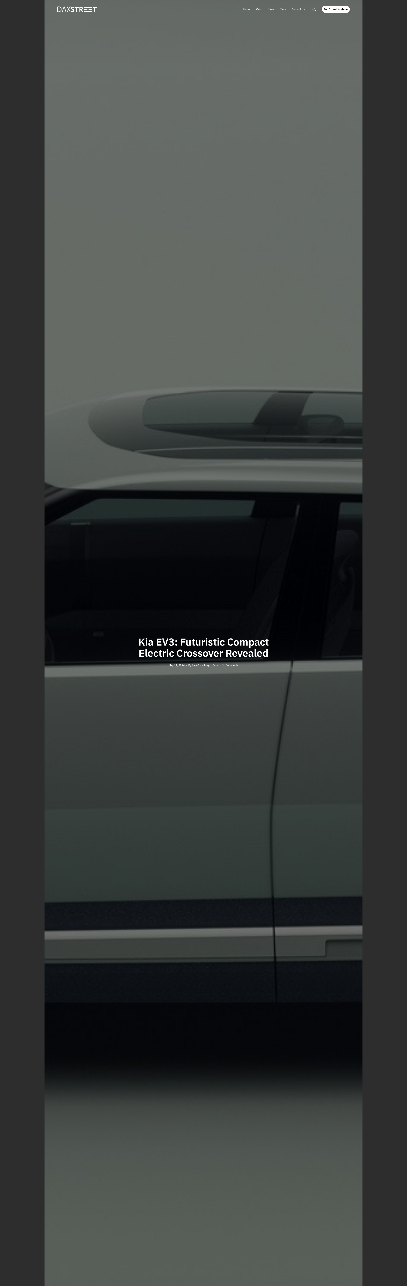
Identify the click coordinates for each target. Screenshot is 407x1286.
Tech (283, 9)
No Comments (230, 665)
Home (246, 9)
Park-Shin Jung (200, 665)
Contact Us (298, 9)
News (271, 9)
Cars (259, 9)
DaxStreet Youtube (336, 9)
